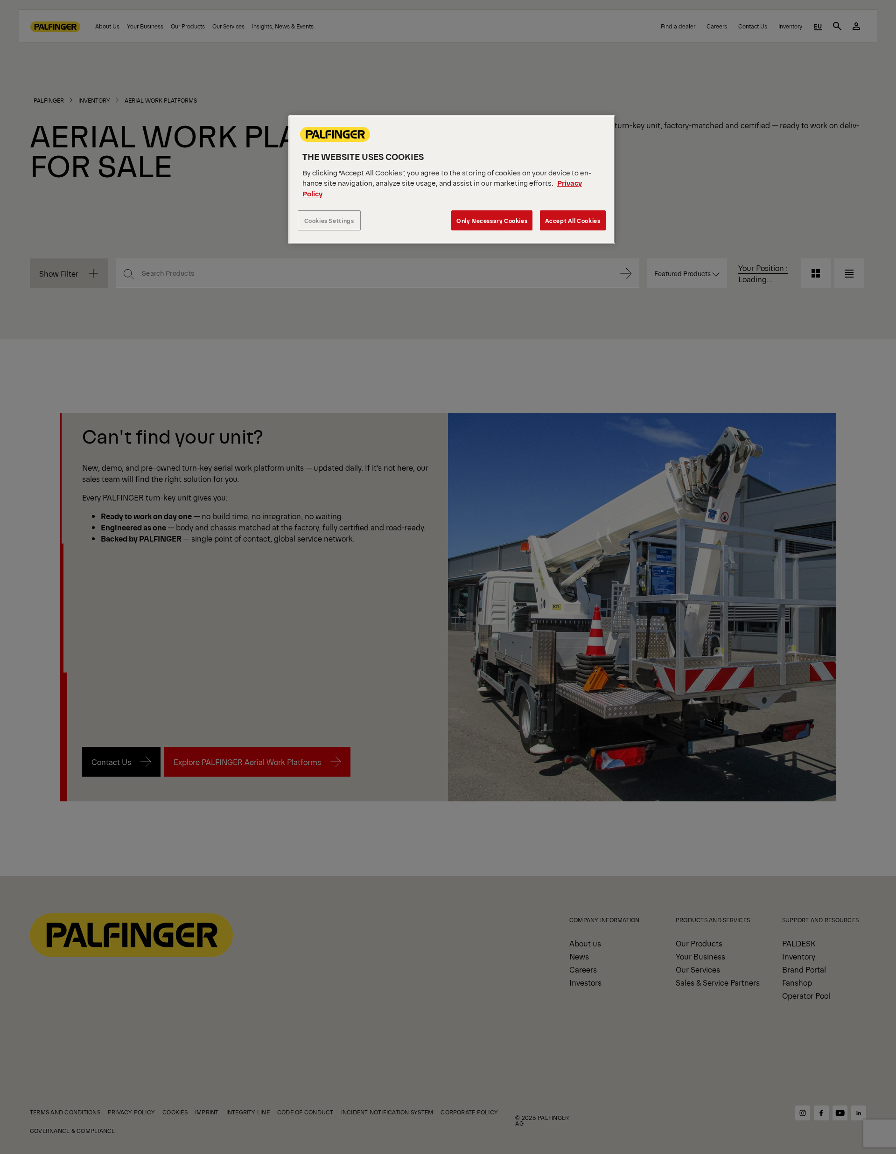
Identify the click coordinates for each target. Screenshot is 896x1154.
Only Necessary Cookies (491, 220)
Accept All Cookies (573, 220)
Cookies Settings (329, 220)
